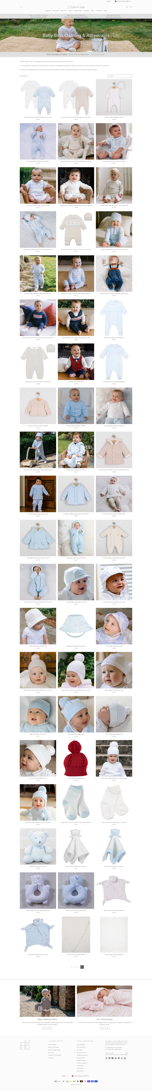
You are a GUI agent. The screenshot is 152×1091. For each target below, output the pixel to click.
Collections (48, 10)
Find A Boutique (81, 1044)
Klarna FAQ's (80, 1071)
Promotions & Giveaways (54, 1055)
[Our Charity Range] (104, 1001)
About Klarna (80, 1068)
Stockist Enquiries (81, 1060)
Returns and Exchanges (54, 1050)
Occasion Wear (78, 10)
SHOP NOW (47, 1028)
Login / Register (52, 1044)
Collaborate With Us (82, 1055)
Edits (92, 10)
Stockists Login (81, 1058)
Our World (98, 10)
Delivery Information (53, 1047)
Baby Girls (63, 10)
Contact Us (51, 1058)
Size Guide (51, 1052)
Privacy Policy (80, 1066)
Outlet (105, 10)
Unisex (70, 10)
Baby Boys (56, 10)
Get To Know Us (81, 1047)
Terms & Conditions (82, 1063)
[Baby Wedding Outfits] (47, 1001)
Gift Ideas (86, 10)
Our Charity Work (81, 1052)
